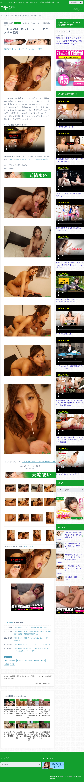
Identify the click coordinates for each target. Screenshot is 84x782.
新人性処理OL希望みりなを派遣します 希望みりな (68, 547)
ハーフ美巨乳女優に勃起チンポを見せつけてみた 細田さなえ (69, 536)
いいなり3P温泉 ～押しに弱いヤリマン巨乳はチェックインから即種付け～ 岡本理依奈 (28, 677)
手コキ (37, 660)
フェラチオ (9, 622)
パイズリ (21, 660)
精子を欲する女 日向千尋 (64, 127)
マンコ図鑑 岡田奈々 (72, 578)
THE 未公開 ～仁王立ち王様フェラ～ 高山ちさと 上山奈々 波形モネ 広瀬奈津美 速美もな (32, 633)
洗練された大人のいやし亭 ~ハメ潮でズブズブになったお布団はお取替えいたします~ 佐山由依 (69, 439)
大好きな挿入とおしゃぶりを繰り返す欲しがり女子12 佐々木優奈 (69, 558)
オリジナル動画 (10, 660)
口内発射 (29, 660)
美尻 (7, 664)
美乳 (43, 660)
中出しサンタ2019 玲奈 (43, 684)
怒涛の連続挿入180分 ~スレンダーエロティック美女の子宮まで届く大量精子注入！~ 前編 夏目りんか (69, 402)
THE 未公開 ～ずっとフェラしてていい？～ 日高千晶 (32, 644)
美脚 (13, 664)
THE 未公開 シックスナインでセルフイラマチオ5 (69, 569)
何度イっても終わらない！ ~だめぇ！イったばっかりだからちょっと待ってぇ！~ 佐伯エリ (69, 264)
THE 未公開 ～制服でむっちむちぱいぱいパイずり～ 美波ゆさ (32, 639)
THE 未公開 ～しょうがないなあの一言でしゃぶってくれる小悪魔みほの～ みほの (32, 649)
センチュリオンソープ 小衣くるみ (67, 474)
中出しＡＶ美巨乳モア (8, 8)
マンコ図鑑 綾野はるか (64, 334)
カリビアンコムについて (78, 9)
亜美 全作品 (28, 546)
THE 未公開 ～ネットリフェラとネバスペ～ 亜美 (23, 49)
